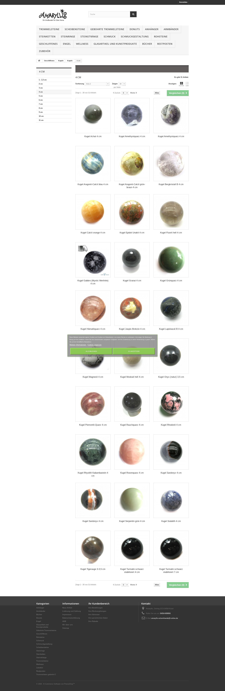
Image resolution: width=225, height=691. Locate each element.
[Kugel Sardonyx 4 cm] (171, 452)
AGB (64, 621)
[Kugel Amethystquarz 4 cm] (132, 115)
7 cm (41, 104)
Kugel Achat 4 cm (92, 136)
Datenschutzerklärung (71, 618)
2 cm (41, 84)
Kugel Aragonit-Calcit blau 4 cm (93, 184)
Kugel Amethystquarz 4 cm (132, 136)
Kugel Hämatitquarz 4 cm (93, 329)
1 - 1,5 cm (43, 80)
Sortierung (79, 84)
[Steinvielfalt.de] (60, 14)
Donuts (135, 29)
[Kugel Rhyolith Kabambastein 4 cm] (93, 452)
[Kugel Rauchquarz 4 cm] (132, 404)
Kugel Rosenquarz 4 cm (132, 473)
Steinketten (47, 36)
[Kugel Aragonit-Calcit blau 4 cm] (93, 163)
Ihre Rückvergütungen (97, 611)
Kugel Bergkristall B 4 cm (171, 184)
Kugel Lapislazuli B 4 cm (171, 329)
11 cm (41, 120)
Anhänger (151, 29)
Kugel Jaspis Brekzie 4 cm (132, 329)
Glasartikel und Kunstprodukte (115, 43)
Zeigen (115, 84)
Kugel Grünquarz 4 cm (171, 280)
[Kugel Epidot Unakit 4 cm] (132, 212)
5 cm (41, 96)
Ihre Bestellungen (95, 608)
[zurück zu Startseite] (39, 60)
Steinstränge (89, 36)
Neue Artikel (67, 608)
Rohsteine (160, 36)
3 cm (41, 88)
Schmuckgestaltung (135, 36)
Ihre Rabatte (93, 621)
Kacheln (181, 85)
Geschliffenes (48, 43)
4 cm (41, 92)
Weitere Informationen (78, 345)
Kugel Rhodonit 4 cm (171, 425)
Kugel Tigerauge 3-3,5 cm (92, 569)
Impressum (66, 615)
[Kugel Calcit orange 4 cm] (93, 212)
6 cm (41, 100)
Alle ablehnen (91, 351)
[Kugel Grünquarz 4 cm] (171, 260)
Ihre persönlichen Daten (98, 618)
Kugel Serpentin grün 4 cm (132, 521)
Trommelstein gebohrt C (46, 674)
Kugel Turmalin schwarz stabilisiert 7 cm (171, 570)
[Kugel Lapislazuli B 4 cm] (171, 308)
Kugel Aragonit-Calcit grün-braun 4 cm (132, 186)
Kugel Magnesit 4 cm (93, 377)
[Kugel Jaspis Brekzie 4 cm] (132, 308)
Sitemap (65, 628)
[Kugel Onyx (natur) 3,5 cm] (171, 356)
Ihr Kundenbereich (98, 603)
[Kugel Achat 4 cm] (93, 115)
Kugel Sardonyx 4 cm (171, 473)
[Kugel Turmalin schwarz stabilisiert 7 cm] (171, 548)
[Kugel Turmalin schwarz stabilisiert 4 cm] (132, 548)
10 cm (41, 116)
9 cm (41, 112)
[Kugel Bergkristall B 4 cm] (171, 163)
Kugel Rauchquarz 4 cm (132, 425)
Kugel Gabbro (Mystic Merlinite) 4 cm (92, 282)
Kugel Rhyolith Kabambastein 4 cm (93, 474)
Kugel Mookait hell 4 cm (132, 377)
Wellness (82, 43)
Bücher (147, 43)
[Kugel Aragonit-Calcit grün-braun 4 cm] (132, 163)
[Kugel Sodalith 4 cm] (171, 500)
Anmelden (183, 2)
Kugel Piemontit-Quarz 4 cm (93, 425)
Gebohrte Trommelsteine (107, 29)
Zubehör (44, 51)
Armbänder (171, 29)
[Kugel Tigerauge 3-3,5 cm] (93, 548)
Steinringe (68, 36)
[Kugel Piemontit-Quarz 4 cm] (93, 404)
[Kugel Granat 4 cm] (132, 260)
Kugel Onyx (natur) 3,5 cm (171, 377)
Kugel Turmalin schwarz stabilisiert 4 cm (132, 570)
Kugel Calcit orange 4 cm (93, 232)
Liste (187, 85)
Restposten (164, 43)
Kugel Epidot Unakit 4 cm (132, 232)
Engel (67, 43)
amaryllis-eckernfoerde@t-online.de (164, 618)
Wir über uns (67, 625)
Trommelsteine (49, 29)
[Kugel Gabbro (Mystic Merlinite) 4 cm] (93, 260)
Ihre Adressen (94, 615)
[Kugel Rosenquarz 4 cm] (132, 452)
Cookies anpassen (94, 345)
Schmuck (109, 36)
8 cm (41, 108)
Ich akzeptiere (134, 351)
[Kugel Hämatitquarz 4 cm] (93, 308)
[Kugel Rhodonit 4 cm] (171, 404)
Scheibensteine (75, 29)
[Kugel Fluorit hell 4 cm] (171, 212)
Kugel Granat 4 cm (132, 280)
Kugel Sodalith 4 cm (171, 521)
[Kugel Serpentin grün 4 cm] (132, 500)
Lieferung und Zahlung (71, 611)
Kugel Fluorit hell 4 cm (171, 232)
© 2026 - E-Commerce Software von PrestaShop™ (55, 684)
